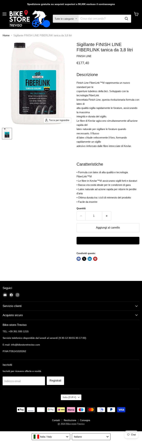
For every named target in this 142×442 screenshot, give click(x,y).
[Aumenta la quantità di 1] (106, 215)
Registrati (55, 380)
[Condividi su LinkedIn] (90, 259)
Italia (69, 397)
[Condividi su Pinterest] (95, 259)
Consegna (85, 420)
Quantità (81, 208)
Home (6, 35)
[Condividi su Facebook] (79, 259)
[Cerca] (126, 19)
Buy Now (108, 240)
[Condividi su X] (84, 259)
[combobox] (51, 436)
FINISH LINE (84, 56)
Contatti (56, 420)
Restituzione (70, 420)
